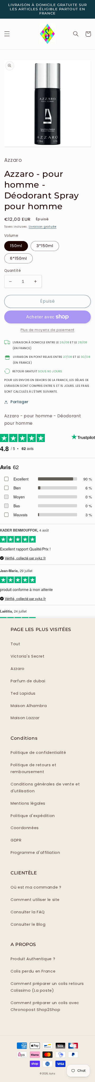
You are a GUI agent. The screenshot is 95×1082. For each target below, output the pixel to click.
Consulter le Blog (28, 924)
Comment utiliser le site (35, 899)
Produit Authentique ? (33, 958)
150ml (16, 245)
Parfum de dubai (28, 681)
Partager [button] (19, 401)
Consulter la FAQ (28, 912)
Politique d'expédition (33, 815)
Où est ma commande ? (36, 887)
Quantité (12, 270)
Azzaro (18, 668)
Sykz (52, 1073)
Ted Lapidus (23, 693)
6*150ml (18, 258)
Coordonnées (25, 827)
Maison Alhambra (29, 705)
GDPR (16, 840)
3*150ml (44, 245)
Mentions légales (28, 803)
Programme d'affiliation (35, 852)
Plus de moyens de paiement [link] (47, 330)
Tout (15, 644)
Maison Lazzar (25, 717)
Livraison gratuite (42, 227)
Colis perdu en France (33, 971)
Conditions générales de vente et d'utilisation (45, 788)
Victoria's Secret (28, 656)
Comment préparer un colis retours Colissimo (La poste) (47, 987)
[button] (7, 34)
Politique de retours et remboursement (33, 768)
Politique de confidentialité (38, 752)
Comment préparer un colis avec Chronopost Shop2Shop (45, 1006)
